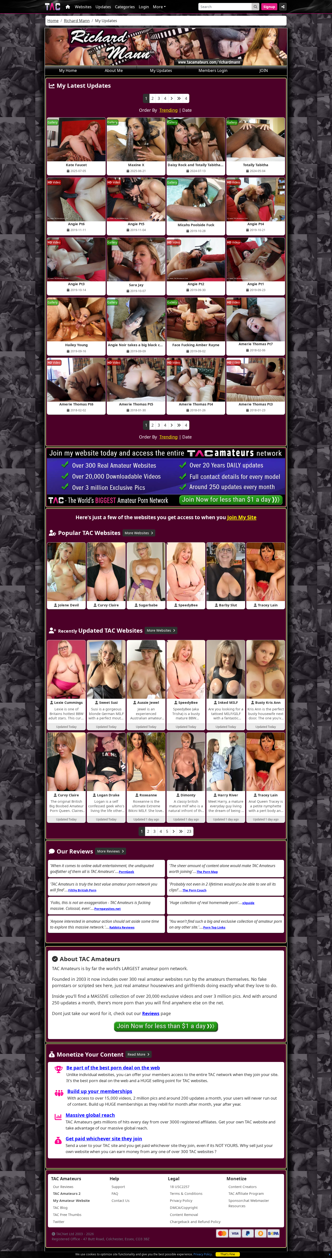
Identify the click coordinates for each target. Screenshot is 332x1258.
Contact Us (121, 1200)
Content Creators (242, 1186)
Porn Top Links (214, 927)
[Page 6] (181, 831)
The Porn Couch (194, 890)
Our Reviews (63, 1186)
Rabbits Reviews (121, 927)
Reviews (150, 1013)
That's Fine (227, 1254)
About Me (114, 70)
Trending (168, 110)
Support (118, 1186)
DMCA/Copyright (184, 1207)
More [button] (158, 6)
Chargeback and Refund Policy (195, 1221)
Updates (103, 6)
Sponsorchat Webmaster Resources (248, 1203)
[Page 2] (171, 98)
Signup (269, 6)
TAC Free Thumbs (67, 1214)
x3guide (248, 903)
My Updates (161, 70)
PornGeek (126, 872)
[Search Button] (255, 6)
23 (189, 831)
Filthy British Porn (82, 890)
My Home (68, 70)
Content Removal (184, 1214)
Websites (83, 6)
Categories (125, 6)
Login (144, 6)
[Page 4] (179, 98)
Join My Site (241, 517)
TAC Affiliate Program (246, 1193)
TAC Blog (60, 1207)
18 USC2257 (179, 1186)
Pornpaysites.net (107, 908)
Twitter (58, 1221)
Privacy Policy (202, 1254)
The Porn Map (207, 872)
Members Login (213, 70)
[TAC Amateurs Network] (52, 6)
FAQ (115, 1193)
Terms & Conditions (186, 1193)
